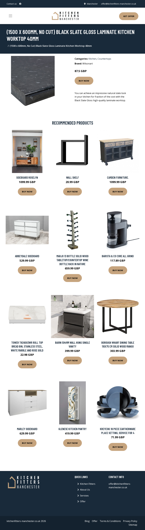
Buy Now (84, 80)
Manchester (92, 3)
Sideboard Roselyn (27, 177)
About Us (85, 489)
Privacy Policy (130, 521)
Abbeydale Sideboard (27, 256)
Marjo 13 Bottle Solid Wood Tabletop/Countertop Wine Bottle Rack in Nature (72, 260)
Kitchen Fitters (87, 483)
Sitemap (133, 524)
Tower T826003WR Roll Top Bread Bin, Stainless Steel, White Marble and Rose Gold (27, 346)
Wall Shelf (72, 177)
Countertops (104, 58)
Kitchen (92, 58)
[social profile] (20, 4)
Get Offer (128, 16)
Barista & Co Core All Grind (118, 256)
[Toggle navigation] (10, 16)
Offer (83, 501)
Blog (87, 521)
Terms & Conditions (110, 521)
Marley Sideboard (27, 429)
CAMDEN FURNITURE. (118, 177)
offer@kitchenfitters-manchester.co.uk (118, 3)
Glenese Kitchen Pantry (72, 429)
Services (84, 495)
